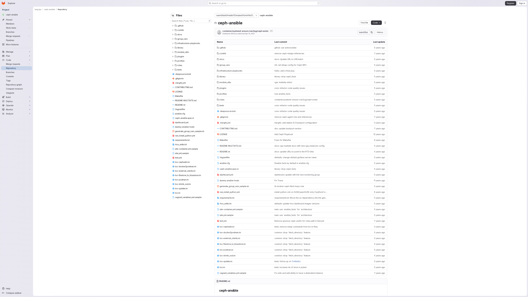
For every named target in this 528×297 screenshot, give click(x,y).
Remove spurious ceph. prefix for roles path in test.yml (299, 221)
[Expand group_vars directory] (172, 39)
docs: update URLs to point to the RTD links (294, 151)
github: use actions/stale (285, 47)
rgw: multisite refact (283, 82)
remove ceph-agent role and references (293, 117)
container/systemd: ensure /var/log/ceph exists (245, 31)
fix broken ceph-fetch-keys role (289, 186)
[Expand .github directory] (172, 25)
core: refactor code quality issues (289, 88)
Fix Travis (278, 180)
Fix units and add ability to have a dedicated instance (298, 273)
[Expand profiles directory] (172, 61)
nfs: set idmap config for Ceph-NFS (290, 65)
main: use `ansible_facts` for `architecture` (293, 209)
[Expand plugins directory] (172, 56)
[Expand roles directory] (172, 65)
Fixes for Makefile (282, 140)
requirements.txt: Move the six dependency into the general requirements (301, 198)
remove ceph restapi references (289, 53)
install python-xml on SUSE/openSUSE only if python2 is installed (301, 192)
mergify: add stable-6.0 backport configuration (295, 123)
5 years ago (379, 47)
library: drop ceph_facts (285, 76)
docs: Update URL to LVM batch (288, 59)
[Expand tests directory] (172, 69)
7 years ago (379, 53)
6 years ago (379, 140)
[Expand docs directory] (172, 34)
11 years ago (379, 180)
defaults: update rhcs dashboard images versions (296, 203)
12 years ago (379, 134)
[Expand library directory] (172, 47)
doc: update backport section (287, 128)
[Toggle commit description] (271, 31)
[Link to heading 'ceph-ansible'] (240, 290)
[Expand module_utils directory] (172, 52)
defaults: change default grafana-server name (295, 157)
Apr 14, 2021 (250, 34)
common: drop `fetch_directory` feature (292, 232)
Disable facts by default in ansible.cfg (291, 163)
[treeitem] (191, 26)
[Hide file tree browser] (173, 15)
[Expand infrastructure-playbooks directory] (172, 43)
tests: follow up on (287, 261)
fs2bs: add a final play (284, 71)
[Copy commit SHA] (372, 32)
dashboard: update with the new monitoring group (297, 175)
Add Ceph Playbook (283, 134)
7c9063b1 (296, 261)
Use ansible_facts (282, 94)
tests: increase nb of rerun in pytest (290, 267)
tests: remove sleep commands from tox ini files (296, 227)
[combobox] (191, 21)
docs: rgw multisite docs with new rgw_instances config (299, 146)
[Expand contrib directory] (172, 30)
